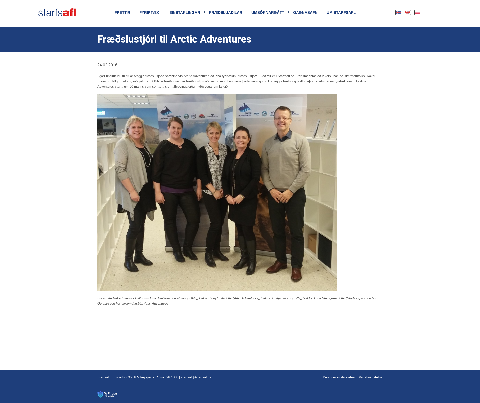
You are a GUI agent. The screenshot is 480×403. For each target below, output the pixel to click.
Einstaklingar (185, 12)
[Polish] (417, 12)
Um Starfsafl (341, 12)
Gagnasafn (305, 12)
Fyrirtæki (150, 12)
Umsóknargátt (268, 12)
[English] (408, 12)
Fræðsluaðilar (225, 12)
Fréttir (122, 12)
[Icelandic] (399, 12)
